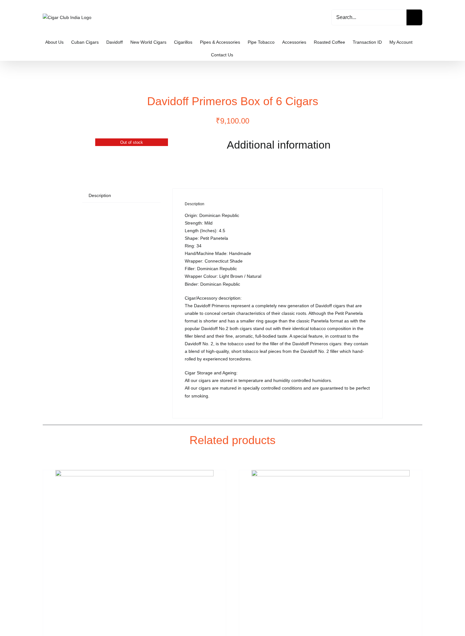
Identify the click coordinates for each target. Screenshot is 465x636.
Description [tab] (100, 195)
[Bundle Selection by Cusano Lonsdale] (330, 549)
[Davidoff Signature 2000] (134, 549)
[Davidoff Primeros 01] (131, 142)
